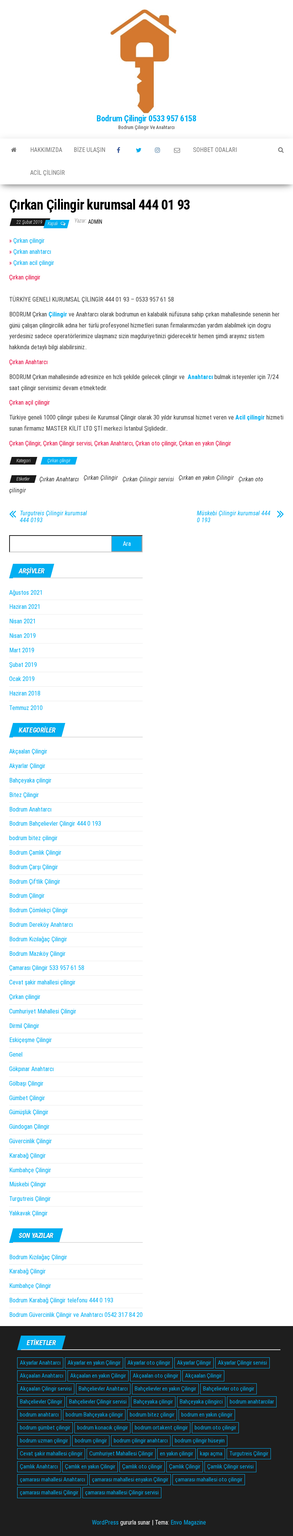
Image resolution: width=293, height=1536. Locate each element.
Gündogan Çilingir (29, 1126)
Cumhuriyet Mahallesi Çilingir (42, 1011)
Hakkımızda (46, 149)
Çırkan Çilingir (101, 477)
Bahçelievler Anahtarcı (103, 1388)
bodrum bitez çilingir (33, 838)
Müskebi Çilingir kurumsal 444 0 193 (233, 517)
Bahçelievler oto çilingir (228, 1388)
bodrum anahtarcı (39, 1414)
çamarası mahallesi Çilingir (49, 1492)
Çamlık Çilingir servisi (230, 1466)
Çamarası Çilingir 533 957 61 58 (46, 967)
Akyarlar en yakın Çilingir (94, 1362)
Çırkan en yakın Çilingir (206, 477)
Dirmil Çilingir (24, 1025)
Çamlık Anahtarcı (39, 1466)
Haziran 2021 (24, 606)
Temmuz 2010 (26, 708)
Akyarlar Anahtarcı (40, 1362)
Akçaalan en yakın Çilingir (98, 1375)
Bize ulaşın (89, 149)
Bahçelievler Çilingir (41, 1401)
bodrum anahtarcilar (252, 1401)
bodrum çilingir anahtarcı (141, 1440)
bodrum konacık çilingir (102, 1427)
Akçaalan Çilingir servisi (46, 1388)
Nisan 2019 (22, 635)
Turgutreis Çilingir (30, 1198)
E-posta (177, 150)
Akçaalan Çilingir (28, 751)
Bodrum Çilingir (27, 895)
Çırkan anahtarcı (32, 251)
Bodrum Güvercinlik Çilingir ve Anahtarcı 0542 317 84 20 (76, 1314)
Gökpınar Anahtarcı (31, 1069)
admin (95, 222)
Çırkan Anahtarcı (59, 479)
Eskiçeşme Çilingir (30, 1040)
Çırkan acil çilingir (33, 262)
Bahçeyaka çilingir (30, 780)
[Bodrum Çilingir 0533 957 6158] (13, 150)
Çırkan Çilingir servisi (148, 479)
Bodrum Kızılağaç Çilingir (38, 939)
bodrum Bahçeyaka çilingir (94, 1414)
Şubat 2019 (23, 664)
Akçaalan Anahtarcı (41, 1375)
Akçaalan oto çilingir (155, 1375)
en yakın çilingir (176, 1453)
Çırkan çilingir (29, 240)
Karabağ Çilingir (27, 1155)
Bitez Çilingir (24, 795)
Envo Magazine (188, 1522)
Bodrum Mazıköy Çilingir (37, 953)
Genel (16, 1054)
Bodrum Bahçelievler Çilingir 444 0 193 (55, 823)
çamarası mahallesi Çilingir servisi (122, 1492)
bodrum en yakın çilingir (206, 1414)
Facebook (120, 150)
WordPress (105, 1522)
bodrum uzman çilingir (44, 1440)
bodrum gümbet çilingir (45, 1427)
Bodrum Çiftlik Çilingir (34, 881)
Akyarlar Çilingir (27, 766)
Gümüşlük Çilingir (28, 1112)
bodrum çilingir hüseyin (200, 1440)
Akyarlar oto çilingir (148, 1362)
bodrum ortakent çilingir (161, 1427)
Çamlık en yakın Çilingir (90, 1466)
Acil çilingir (47, 172)
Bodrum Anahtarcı (30, 809)
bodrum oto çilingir (215, 1427)
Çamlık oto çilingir (142, 1466)
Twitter (139, 150)
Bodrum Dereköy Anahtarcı (41, 924)
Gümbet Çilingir (27, 1098)
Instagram (158, 150)
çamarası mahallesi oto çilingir (208, 1479)
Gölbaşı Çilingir (26, 1083)
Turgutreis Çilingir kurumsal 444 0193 (53, 517)
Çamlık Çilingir (184, 1466)
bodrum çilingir (91, 1440)
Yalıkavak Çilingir (28, 1213)
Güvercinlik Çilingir (30, 1141)
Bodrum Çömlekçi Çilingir (38, 910)
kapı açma (211, 1453)
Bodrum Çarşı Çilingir (33, 867)
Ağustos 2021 (26, 592)
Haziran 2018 (24, 693)
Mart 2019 (21, 650)
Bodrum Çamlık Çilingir (35, 852)
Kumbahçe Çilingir (30, 1170)
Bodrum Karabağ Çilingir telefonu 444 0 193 (61, 1300)
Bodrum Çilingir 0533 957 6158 (146, 118)
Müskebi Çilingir (27, 1184)
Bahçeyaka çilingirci (201, 1401)
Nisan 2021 (22, 621)
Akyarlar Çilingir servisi (242, 1362)
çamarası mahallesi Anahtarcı (52, 1479)
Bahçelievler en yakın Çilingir (165, 1388)
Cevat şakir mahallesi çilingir (42, 982)
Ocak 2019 (22, 678)
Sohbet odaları (215, 149)
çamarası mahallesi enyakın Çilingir (130, 1479)
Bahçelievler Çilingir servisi (98, 1401)
